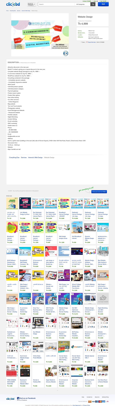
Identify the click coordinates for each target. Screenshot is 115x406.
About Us (97, 397)
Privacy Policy (86, 405)
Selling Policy (105, 397)
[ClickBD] (10, 399)
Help (83, 397)
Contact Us (89, 397)
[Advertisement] (57, 171)
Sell (103, 4)
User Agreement (77, 405)
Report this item (92, 42)
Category (30, 4)
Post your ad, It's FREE (99, 192)
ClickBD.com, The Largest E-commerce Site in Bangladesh (13, 4)
